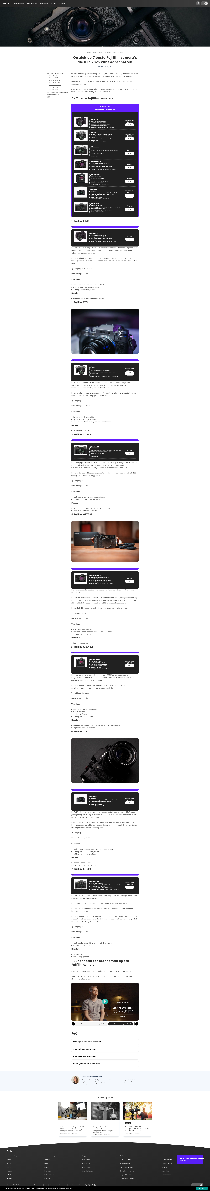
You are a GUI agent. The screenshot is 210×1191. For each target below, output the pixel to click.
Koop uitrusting (19, 3)
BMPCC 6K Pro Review (127, 1167)
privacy (35, 1185)
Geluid (9, 1175)
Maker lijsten (166, 1171)
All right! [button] (201, 1188)
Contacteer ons (61, 1185)
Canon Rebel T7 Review (127, 1178)
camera (79, 382)
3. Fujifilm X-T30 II (54, 80)
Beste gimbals (86, 1167)
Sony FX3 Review (125, 1163)
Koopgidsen (44, 3)
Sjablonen (165, 1167)
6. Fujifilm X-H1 (53, 87)
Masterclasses (166, 1175)
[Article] (72, 1111)
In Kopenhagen (49, 1175)
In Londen (47, 1171)
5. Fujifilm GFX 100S (55, 85)
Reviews (53, 3)
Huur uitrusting (32, 3)
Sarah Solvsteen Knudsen (92, 1076)
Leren (164, 1156)
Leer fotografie (167, 1163)
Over (40, 1185)
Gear (94, 52)
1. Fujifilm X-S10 (53, 75)
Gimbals (9, 1171)
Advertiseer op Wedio (75, 1185)
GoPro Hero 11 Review (127, 1171)
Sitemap (52, 1185)
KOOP (129, 125)
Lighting (9, 1178)
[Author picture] (75, 1080)
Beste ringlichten (87, 1171)
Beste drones (86, 1163)
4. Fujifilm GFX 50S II (55, 82)
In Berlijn (47, 1178)
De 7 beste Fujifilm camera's (56, 73)
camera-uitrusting (129, 89)
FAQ (48, 97)
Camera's (101, 52)
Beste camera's (86, 1160)
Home (89, 52)
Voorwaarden (26, 1185)
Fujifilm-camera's (112, 52)
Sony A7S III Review (126, 1160)
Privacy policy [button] (68, 1188)
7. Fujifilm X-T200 (54, 89)
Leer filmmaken (167, 1160)
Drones (9, 1167)
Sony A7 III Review (125, 1175)
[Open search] (198, 3)
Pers (46, 1185)
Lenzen (9, 1163)
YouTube (128, 1123)
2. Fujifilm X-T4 (53, 78)
